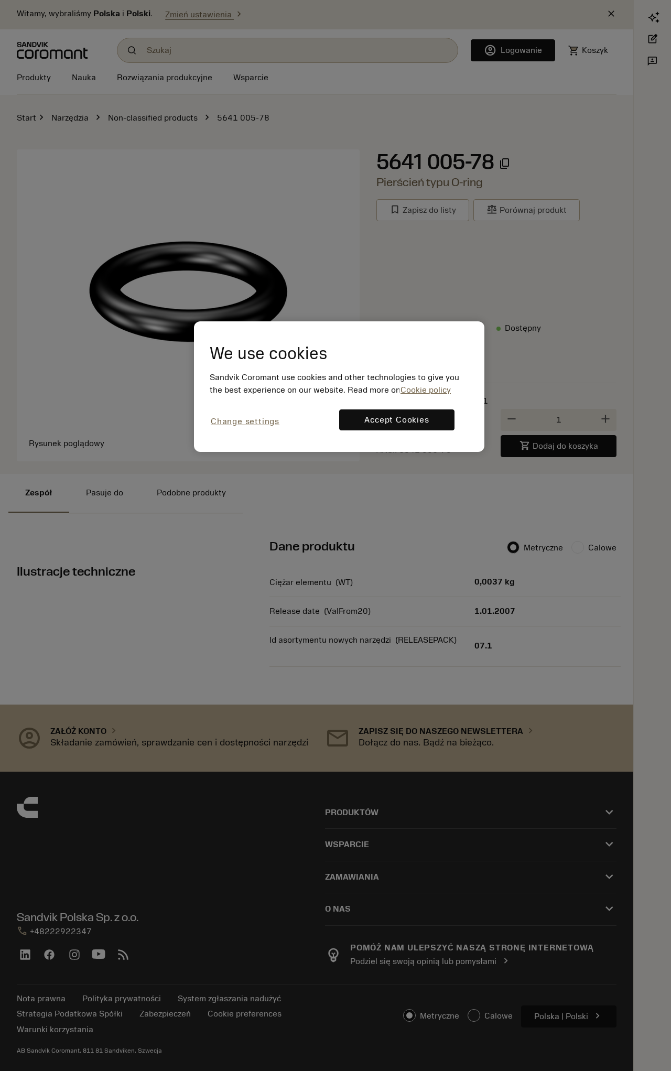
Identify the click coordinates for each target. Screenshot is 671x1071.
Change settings (245, 421)
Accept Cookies (396, 420)
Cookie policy (426, 390)
